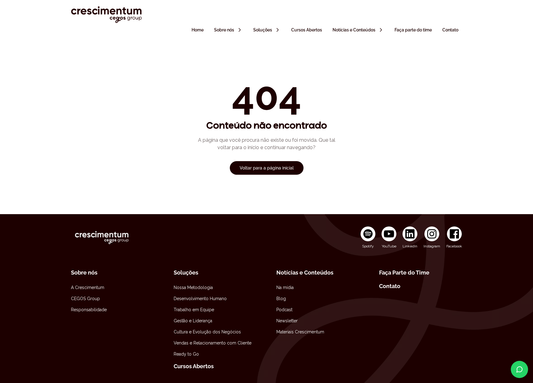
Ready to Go (186, 354)
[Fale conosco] (519, 369)
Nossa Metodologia (193, 287)
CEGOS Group (85, 298)
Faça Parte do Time (404, 272)
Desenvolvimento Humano (200, 298)
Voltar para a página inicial (267, 167)
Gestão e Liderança (193, 320)
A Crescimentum (87, 287)
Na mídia (285, 287)
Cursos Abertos (194, 366)
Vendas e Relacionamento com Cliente (212, 342)
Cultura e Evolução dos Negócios (207, 331)
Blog (281, 298)
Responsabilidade (89, 309)
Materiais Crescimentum (300, 331)
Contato (389, 286)
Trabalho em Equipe (194, 309)
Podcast (284, 309)
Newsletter (287, 320)
